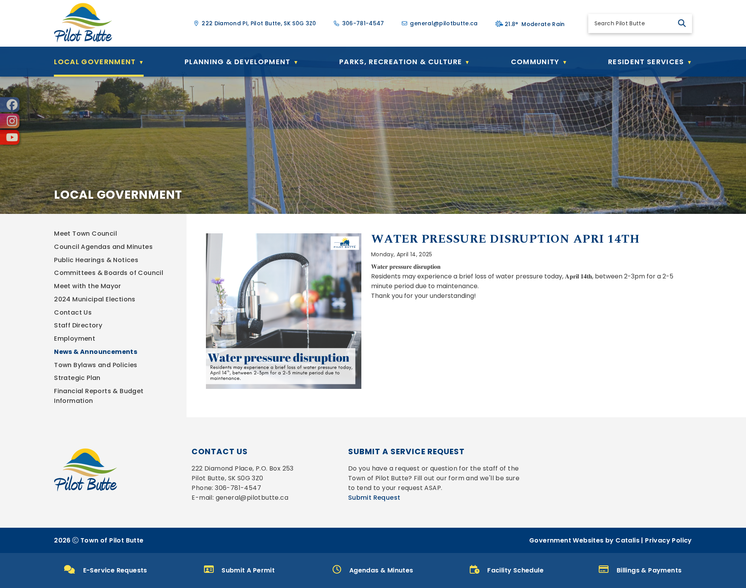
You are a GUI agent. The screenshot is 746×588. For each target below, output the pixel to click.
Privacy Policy (668, 540)
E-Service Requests (115, 570)
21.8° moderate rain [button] (535, 24)
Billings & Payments (649, 570)
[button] (682, 23)
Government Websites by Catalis (584, 540)
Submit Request (374, 497)
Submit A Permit (248, 570)
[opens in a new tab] (9, 104)
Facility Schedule (515, 570)
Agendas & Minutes (381, 570)
